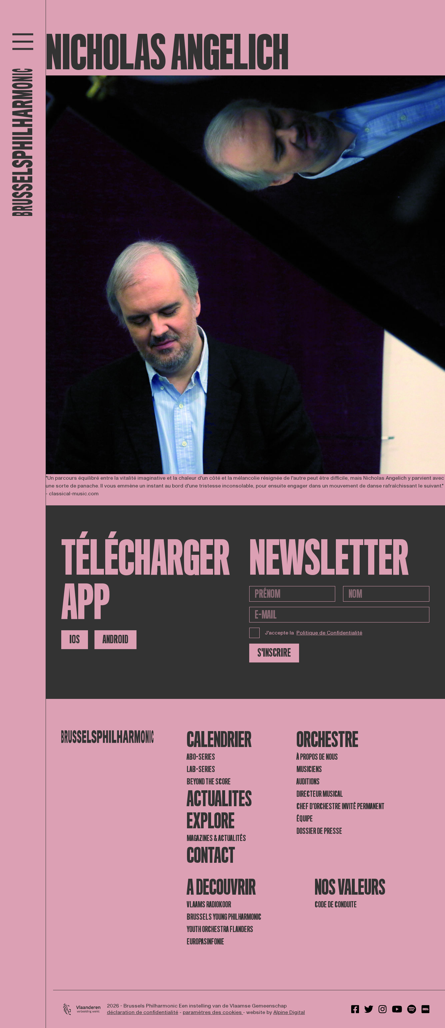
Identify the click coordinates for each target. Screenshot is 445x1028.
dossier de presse (319, 831)
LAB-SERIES (201, 769)
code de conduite (336, 904)
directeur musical (319, 794)
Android (115, 639)
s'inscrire (274, 653)
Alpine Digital (289, 1012)
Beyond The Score (209, 781)
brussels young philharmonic (224, 917)
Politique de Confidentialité (329, 633)
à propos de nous (317, 757)
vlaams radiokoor (209, 904)
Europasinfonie (205, 941)
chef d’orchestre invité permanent (340, 806)
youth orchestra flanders (220, 929)
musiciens (309, 769)
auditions (308, 781)
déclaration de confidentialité (142, 1012)
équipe (304, 818)
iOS (74, 639)
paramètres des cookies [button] (213, 1012)
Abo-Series (201, 757)
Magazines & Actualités (216, 838)
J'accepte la (313, 632)
